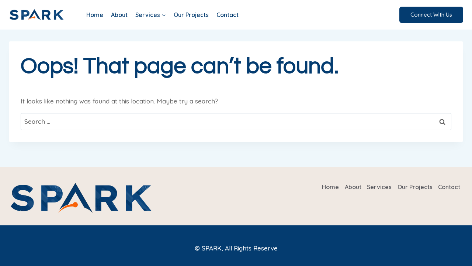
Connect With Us (431, 14)
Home (94, 14)
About (119, 14)
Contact (227, 14)
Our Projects (191, 14)
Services (379, 187)
